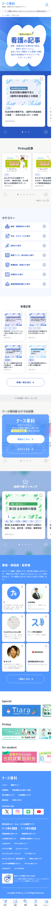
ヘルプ (4, 785)
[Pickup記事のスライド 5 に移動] (30, 194)
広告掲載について (25, 795)
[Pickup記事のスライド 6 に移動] (33, 194)
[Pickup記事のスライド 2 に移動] (20, 194)
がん (6, 174)
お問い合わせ (17, 800)
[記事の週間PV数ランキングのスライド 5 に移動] (31, 544)
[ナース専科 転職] (9, 828)
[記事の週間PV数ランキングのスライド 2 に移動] (22, 544)
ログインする (23, 449)
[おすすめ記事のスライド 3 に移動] (28, 131)
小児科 (8, 108)
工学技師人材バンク (9, 838)
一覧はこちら (40, 200)
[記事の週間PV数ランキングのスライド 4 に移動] (28, 544)
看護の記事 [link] (15, 15)
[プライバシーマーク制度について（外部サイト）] (7, 878)
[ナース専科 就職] (28, 828)
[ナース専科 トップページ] (9, 778)
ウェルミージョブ (22, 848)
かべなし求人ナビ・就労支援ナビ (13, 858)
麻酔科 (25, 521)
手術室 (18, 521)
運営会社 (5, 800)
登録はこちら (23, 439)
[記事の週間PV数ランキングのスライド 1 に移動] (19, 544)
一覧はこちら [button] (24, 678)
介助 (31, 521)
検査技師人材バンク (29, 834)
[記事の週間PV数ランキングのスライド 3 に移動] (25, 544)
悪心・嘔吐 (9, 521)
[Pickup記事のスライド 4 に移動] (27, 194)
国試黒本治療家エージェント (30, 838)
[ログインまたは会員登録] (47, 5)
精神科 (31, 360)
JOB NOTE (6, 843)
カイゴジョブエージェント (11, 853)
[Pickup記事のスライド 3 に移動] (24, 194)
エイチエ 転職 (7, 848)
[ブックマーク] (41, 79)
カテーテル (39, 521)
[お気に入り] (22, 586)
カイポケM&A (19, 868)
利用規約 (5, 790)
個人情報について (8, 795)
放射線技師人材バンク (10, 834)
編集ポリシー (15, 785)
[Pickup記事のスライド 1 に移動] (17, 194)
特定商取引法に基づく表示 (21, 790)
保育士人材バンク (35, 858)
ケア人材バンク (30, 853)
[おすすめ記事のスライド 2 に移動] (25, 131)
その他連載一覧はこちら (24, 398)
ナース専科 (6, 15)
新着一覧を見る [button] (24, 382)
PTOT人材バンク (20, 843)
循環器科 (7, 360)
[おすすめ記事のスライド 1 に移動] (22, 131)
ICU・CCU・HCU (10, 328)
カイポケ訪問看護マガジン (11, 863)
